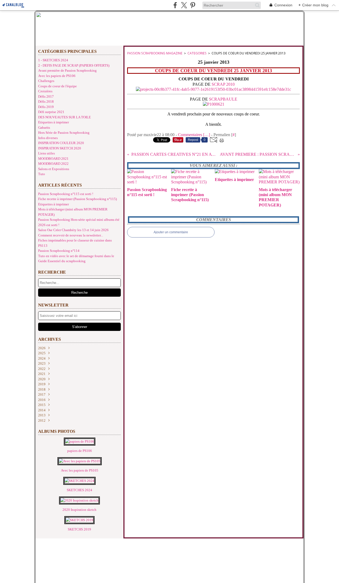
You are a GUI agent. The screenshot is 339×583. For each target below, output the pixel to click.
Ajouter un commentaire (171, 232)
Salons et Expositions (53, 169)
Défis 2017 (46, 96)
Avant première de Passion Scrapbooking (67, 70)
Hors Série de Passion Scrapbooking (64, 133)
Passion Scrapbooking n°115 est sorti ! (65, 194)
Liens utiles (46, 153)
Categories (197, 53)
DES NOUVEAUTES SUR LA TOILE (64, 117)
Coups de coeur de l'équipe (57, 86)
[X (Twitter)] (184, 5)
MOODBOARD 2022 (53, 164)
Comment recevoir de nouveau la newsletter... (70, 235)
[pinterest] (192, 5)
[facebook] (175, 5)
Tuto (41, 174)
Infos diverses (48, 138)
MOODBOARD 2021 (53, 159)
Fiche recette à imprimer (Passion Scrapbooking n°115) (77, 199)
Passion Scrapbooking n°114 (58, 251)
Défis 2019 (46, 107)
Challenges (46, 81)
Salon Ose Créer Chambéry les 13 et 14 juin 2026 (73, 230)
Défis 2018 (46, 101)
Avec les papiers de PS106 (56, 76)
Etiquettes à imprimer (53, 122)
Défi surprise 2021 (51, 112)
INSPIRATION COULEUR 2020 (61, 143)
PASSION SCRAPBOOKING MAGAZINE (154, 53)
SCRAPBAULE (223, 99)
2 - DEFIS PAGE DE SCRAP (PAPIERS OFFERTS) (73, 65)
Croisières (45, 91)
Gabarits (44, 127)
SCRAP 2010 (223, 84)
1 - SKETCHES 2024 (53, 60)
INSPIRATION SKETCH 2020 (59, 148)
